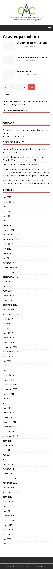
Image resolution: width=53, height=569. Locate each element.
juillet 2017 (8, 319)
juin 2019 (7, 248)
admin (33, 46)
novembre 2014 (10, 426)
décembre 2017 (10, 305)
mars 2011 (8, 511)
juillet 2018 (8, 281)
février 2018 (8, 295)
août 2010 (7, 525)
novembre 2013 (10, 482)
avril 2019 (7, 258)
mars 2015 (8, 408)
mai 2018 (7, 286)
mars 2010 (8, 543)
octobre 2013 (9, 487)
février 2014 (8, 468)
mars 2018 (8, 290)
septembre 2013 (10, 492)
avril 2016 (7, 365)
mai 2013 (7, 506)
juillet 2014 (8, 445)
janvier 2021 (8, 230)
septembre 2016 (10, 351)
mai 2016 (7, 361)
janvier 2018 (8, 300)
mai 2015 (7, 398)
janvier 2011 (8, 515)
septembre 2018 (10, 276)
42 (24, 87)
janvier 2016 (8, 380)
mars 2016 (8, 370)
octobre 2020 (9, 234)
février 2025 (8, 202)
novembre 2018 (10, 267)
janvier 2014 (8, 473)
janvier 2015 (8, 417)
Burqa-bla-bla (24, 71)
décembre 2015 (10, 384)
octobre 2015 (9, 394)
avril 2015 (7, 403)
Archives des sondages (13, 136)
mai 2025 (7, 197)
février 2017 (8, 337)
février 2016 (8, 375)
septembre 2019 (10, 239)
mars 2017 (8, 333)
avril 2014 (7, 459)
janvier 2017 (8, 342)
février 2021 (8, 225)
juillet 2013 (8, 501)
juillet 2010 (8, 529)
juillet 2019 (8, 244)
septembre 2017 (10, 314)
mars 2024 (8, 206)
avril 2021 (7, 216)
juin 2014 (7, 450)
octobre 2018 (9, 272)
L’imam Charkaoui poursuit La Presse (20, 164)
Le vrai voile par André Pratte (32, 43)
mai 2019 (7, 253)
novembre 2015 (10, 389)
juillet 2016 (8, 356)
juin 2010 (7, 534)
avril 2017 (7, 328)
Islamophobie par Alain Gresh (32, 57)
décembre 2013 (10, 478)
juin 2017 (7, 323)
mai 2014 (7, 454)
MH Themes (43, 566)
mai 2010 (7, 539)
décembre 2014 (10, 422)
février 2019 (8, 262)
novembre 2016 (10, 347)
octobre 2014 (9, 431)
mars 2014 (8, 464)
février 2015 (8, 412)
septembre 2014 (10, 436)
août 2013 (7, 497)
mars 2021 (8, 220)
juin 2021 (7, 211)
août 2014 (7, 440)
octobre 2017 (9, 309)
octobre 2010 (9, 520)
